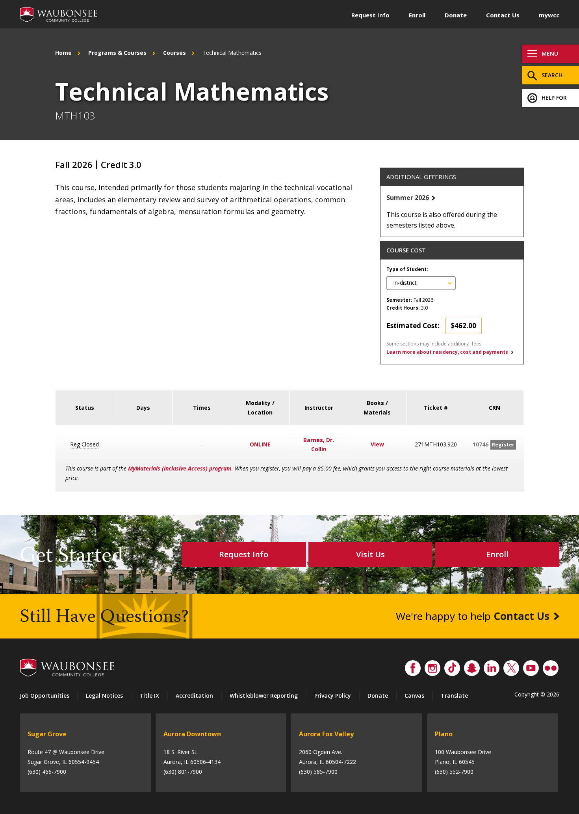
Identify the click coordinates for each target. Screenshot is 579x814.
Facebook (413, 666)
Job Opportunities (44, 695)
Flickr (551, 666)
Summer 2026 (407, 197)
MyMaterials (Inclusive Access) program (180, 468)
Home (63, 52)
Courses (174, 52)
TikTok (452, 666)
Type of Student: (407, 269)
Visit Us (370, 554)
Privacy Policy (332, 695)
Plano (444, 734)
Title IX (149, 695)
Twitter (511, 666)
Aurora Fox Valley (326, 734)
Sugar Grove (47, 734)
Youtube (531, 666)
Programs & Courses (117, 52)
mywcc (549, 15)
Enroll (417, 15)
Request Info (370, 15)
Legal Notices (104, 695)
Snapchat (472, 666)
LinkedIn (491, 666)
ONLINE (260, 444)
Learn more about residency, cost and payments (447, 352)
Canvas (414, 695)
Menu (550, 53)
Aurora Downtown (192, 734)
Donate (456, 15)
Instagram (432, 666)
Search (552, 75)
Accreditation (194, 695)
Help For (554, 97)
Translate (454, 695)
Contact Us (503, 15)
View (377, 444)
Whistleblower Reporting (264, 695)
